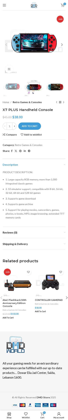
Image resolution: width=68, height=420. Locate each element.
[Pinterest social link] (20, 151)
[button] (8, 317)
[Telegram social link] (29, 151)
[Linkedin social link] (25, 151)
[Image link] (16, 344)
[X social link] (16, 151)
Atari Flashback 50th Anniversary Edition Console (15, 303)
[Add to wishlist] (28, 272)
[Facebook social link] (12, 151)
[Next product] (63, 102)
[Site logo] (34, 4)
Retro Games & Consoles (27, 102)
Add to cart (29, 126)
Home (6, 102)
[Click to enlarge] (9, 69)
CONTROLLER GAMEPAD (49, 300)
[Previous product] (56, 102)
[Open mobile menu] (4, 5)
